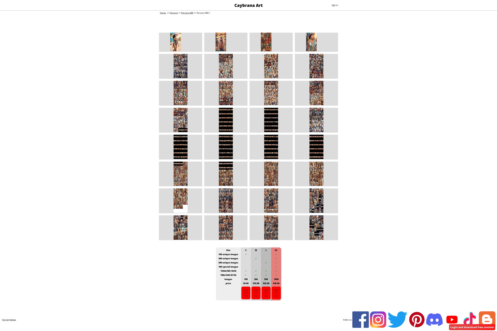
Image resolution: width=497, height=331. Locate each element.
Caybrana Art (248, 5)
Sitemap (12, 320)
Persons (174, 13)
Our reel (5, 320)
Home (163, 13)
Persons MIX (187, 13)
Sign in (335, 5)
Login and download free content (472, 327)
